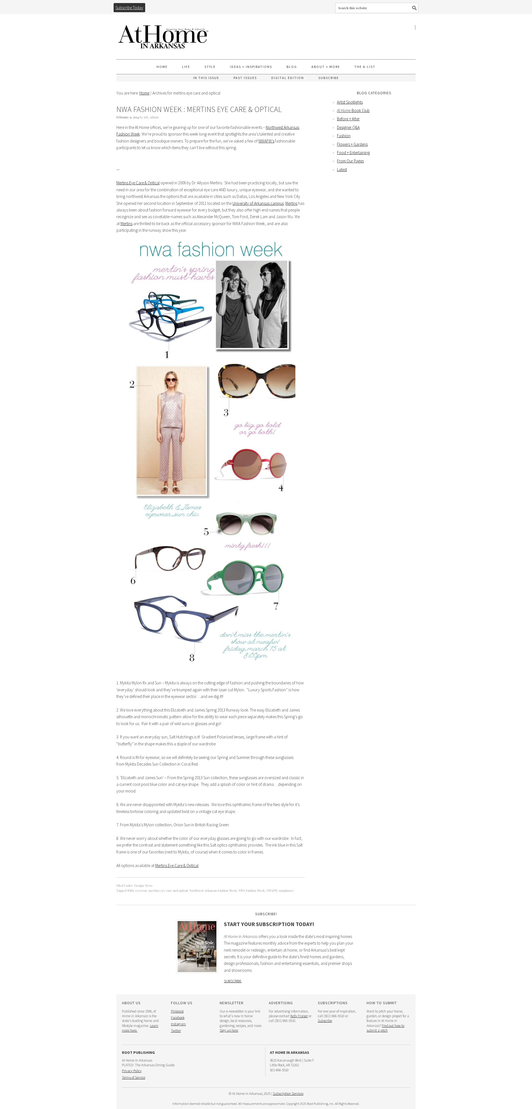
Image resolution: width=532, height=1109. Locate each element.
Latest (342, 169)
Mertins (291, 203)
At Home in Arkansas (163, 34)
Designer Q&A (348, 127)
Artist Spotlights (350, 102)
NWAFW (271, 890)
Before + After (348, 118)
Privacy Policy (132, 1071)
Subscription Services (288, 1093)
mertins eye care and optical (168, 890)
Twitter (176, 1030)
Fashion (344, 135)
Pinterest (177, 1011)
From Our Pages (350, 161)
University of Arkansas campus (258, 203)
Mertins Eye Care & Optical (138, 182)
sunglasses (286, 890)
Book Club (353, 110)
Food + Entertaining (353, 152)
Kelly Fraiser (299, 1016)
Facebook (178, 1017)
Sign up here (229, 1030)
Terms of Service (133, 1077)
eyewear (141, 890)
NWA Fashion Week (251, 890)
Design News (143, 885)
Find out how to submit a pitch (385, 1028)
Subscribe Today (129, 7)
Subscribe (233, 980)
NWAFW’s (266, 141)
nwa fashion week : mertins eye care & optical (199, 109)
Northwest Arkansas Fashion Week (213, 890)
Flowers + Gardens (352, 144)
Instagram (178, 1024)
